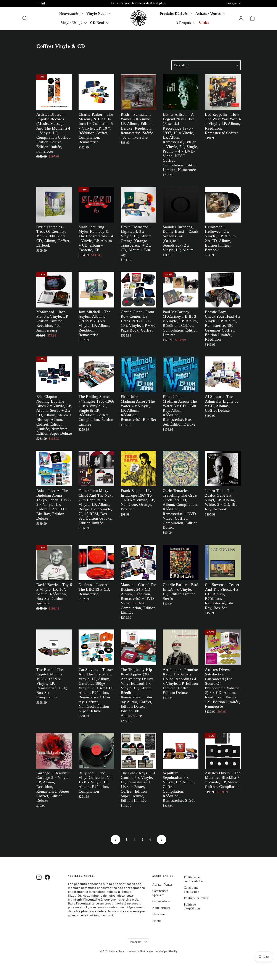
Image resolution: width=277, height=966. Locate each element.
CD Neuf (97, 23)
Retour (156, 920)
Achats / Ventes (208, 13)
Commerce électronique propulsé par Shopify (152, 951)
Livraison (158, 914)
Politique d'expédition (192, 906)
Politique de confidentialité (193, 879)
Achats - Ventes (162, 884)
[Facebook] (37, 3)
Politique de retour (196, 898)
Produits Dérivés (174, 13)
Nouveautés (69, 13)
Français (135, 941)
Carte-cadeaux (161, 901)
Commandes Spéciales (160, 892)
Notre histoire (161, 907)
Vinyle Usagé (72, 23)
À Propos (184, 23)
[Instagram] (43, 3)
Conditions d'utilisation (191, 889)
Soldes (204, 23)
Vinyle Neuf (96, 13)
